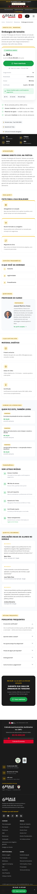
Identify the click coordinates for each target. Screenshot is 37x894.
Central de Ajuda (29, 9)
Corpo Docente (6, 858)
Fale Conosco (19, 11)
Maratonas (17, 22)
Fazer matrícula (20, 63)
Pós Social (5, 827)
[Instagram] (4, 816)
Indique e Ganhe (6, 876)
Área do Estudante (8, 9)
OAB (3, 833)
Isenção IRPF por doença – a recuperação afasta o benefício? (18, 448)
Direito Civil (9, 22)
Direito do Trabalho (25, 824)
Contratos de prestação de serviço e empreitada (17, 416)
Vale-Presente (6, 873)
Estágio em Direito (7, 847)
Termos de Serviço (25, 870)
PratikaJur (5, 830)
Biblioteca (5, 861)
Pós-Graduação (6, 824)
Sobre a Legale (6, 855)
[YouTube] (8, 816)
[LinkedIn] (21, 816)
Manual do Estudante (26, 861)
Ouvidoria (5, 870)
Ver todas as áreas (25, 839)
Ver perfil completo (19, 326)
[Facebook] (16, 816)
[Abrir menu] (33, 16)
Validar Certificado (18, 9)
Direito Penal (23, 830)
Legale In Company (7, 864)
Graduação (5, 839)
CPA (3, 867)
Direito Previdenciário (26, 836)
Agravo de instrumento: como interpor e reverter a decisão (18, 431)
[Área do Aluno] (27, 16)
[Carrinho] (20, 16)
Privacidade (23, 867)
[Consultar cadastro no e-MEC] (24, 760)
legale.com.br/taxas (12, 522)
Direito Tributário (24, 827)
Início (3, 22)
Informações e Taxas (25, 864)
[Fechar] (34, 890)
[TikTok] (12, 816)
